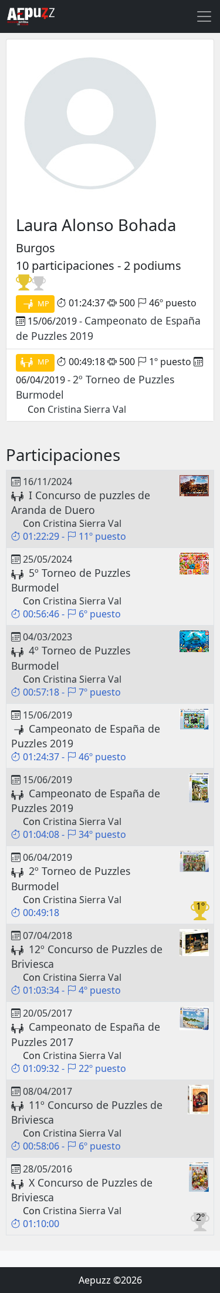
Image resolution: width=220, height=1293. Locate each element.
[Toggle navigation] (204, 16)
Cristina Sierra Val (87, 409)
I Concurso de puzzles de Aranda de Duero (80, 502)
